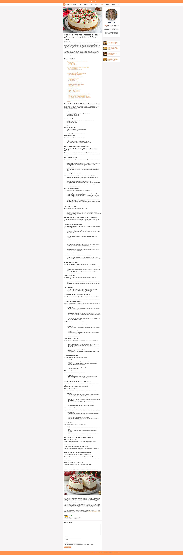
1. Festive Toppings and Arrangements (75, 74)
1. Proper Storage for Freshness (73, 90)
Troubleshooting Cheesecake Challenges (74, 81)
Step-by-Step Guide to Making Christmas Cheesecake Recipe (78, 67)
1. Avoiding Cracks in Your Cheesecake (75, 83)
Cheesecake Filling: (71, 63)
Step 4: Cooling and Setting (73, 72)
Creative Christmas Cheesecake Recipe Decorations (76, 73)
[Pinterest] (91, 1)
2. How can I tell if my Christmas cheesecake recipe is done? (79, 96)
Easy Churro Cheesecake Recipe (94, 511)
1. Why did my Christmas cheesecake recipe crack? (77, 95)
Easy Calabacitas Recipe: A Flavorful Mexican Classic (72, 518)
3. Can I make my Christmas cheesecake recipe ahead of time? (79, 97)
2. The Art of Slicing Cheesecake (74, 91)
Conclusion (69, 101)
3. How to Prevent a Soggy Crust (74, 85)
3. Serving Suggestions (72, 92)
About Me (107, 4)
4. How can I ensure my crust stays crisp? (75, 98)
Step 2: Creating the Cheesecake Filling (75, 69)
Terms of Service (96, 552)
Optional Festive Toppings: (72, 64)
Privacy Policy (101, 552)
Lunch (91, 4)
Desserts (96, 4)
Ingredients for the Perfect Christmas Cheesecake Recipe (77, 61)
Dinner (102, 4)
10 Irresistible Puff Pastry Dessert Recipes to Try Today (73, 517)
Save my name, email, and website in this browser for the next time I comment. (79, 544)
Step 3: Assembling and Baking (73, 70)
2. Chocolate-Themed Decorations (74, 75)
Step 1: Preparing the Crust (73, 68)
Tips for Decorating (71, 80)
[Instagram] (89, 1)
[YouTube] (95, 1)
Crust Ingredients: (71, 62)
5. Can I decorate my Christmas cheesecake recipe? (77, 100)
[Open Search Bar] (118, 4)
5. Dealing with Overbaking (73, 87)
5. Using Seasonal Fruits (72, 79)
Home (81, 4)
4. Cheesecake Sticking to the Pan (74, 86)
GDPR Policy (110, 552)
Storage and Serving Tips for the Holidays (74, 89)
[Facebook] (87, 1)
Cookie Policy (105, 552)
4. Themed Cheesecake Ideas (73, 78)
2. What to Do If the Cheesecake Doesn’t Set (76, 84)
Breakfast (86, 4)
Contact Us (114, 4)
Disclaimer (114, 552)
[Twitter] (93, 1)
